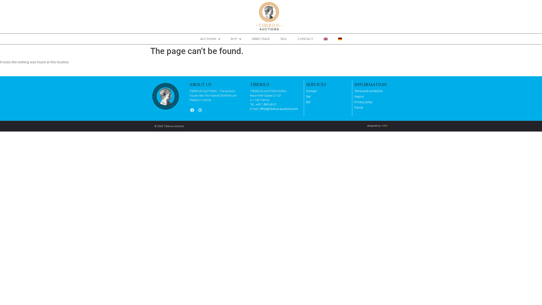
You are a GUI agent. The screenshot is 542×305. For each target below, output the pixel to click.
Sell (284, 39)
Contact (305, 39)
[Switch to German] (340, 39)
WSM (384, 125)
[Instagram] (200, 110)
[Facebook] (192, 110)
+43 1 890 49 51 (266, 104)
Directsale (261, 39)
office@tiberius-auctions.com (278, 109)
